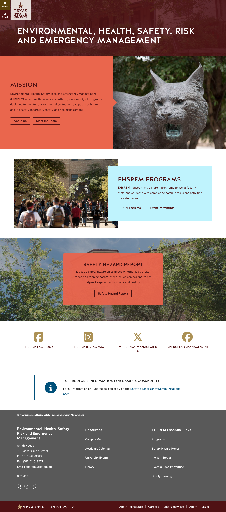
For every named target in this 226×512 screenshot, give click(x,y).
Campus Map (93, 439)
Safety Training (162, 476)
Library (89, 467)
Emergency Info (174, 506)
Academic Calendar (98, 448)
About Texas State (131, 506)
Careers (153, 506)
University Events (97, 457)
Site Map (22, 476)
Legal (205, 506)
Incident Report (162, 457)
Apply (193, 506)
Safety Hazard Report (166, 448)
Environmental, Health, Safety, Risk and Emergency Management (43, 433)
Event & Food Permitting (168, 467)
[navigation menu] (5, 5)
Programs (158, 439)
